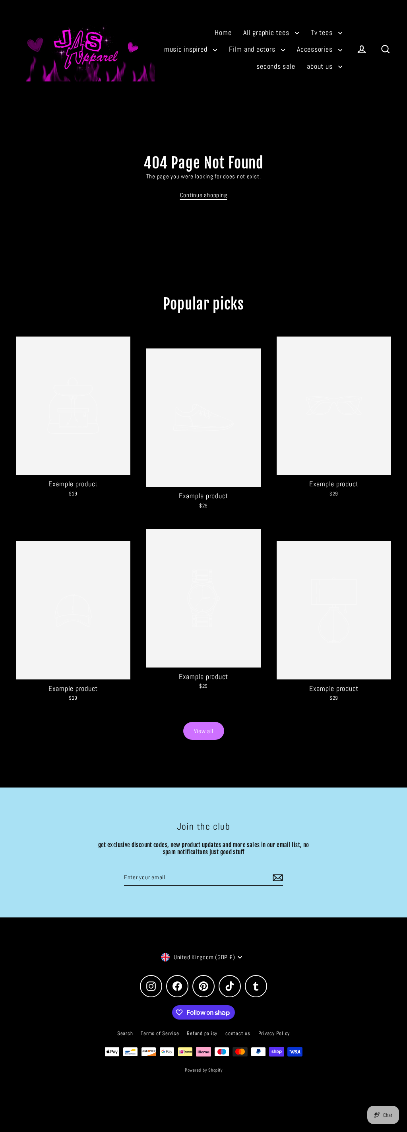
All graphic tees (267, 32)
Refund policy (202, 1033)
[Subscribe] (276, 878)
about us (320, 66)
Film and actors (253, 49)
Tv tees (322, 32)
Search (125, 1033)
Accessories (315, 49)
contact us (237, 1033)
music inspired (186, 49)
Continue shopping (203, 195)
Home (223, 32)
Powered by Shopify (204, 1070)
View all (203, 731)
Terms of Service (160, 1033)
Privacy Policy (274, 1033)
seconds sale (275, 66)
